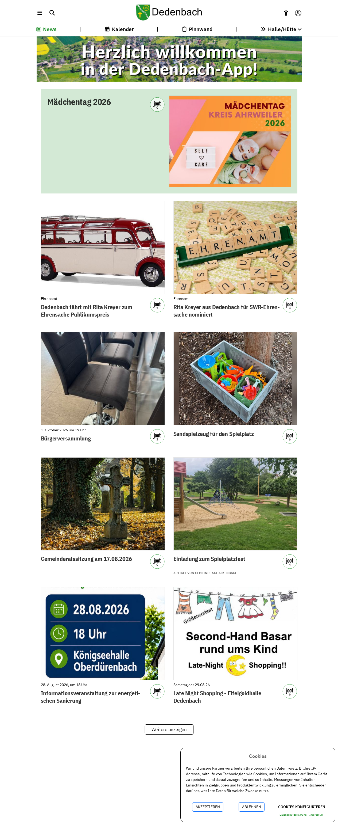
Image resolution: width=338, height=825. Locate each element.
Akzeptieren (208, 806)
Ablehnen (251, 806)
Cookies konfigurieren (301, 806)
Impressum (316, 814)
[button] (40, 13)
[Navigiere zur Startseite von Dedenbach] (169, 13)
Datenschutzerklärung (292, 814)
